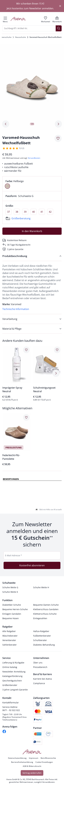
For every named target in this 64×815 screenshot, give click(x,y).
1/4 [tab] (32, 124)
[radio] (7, 186)
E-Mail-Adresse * (13, 681)
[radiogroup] (32, 183)
